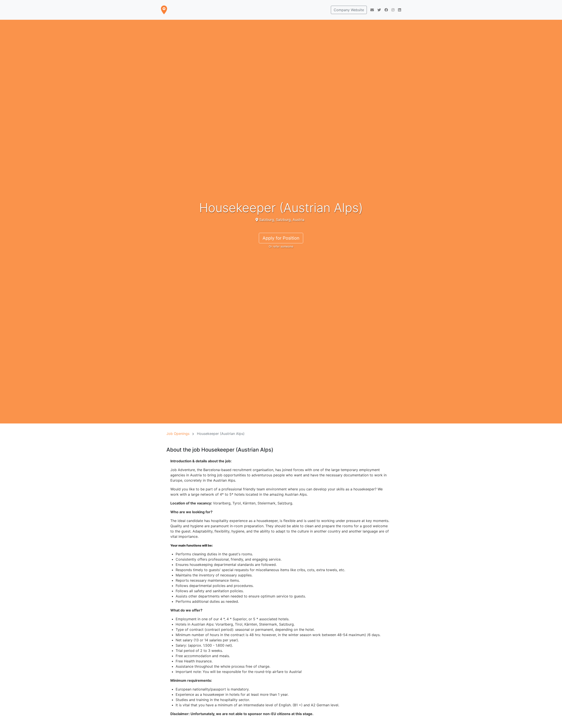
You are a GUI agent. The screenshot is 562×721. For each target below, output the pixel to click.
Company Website (349, 10)
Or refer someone (281, 246)
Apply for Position (281, 238)
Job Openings (177, 433)
